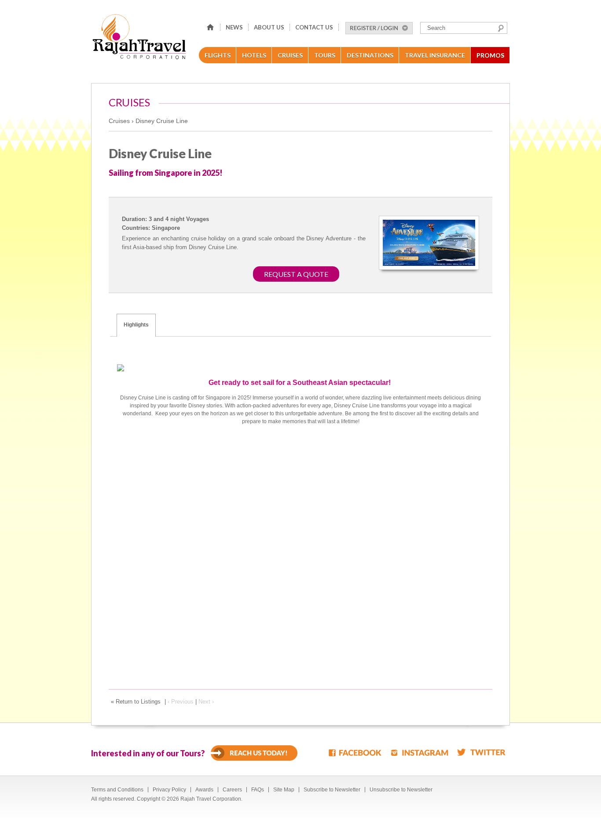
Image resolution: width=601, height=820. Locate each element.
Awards (204, 790)
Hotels (254, 55)
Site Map (283, 790)
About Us (269, 27)
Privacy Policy (169, 790)
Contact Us (314, 27)
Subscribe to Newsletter (332, 790)
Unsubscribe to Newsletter (401, 790)
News (234, 27)
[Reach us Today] (254, 753)
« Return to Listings (136, 701)
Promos (490, 55)
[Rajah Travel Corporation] (140, 39)
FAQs (257, 790)
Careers (232, 790)
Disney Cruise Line (162, 120)
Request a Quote (296, 274)
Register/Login (379, 28)
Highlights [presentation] (136, 325)
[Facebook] (355, 752)
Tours (324, 55)
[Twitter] (481, 752)
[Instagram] (419, 752)
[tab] (136, 325)
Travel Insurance (435, 55)
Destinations (370, 55)
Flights (218, 55)
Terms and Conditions (117, 790)
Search (501, 28)
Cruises (290, 55)
